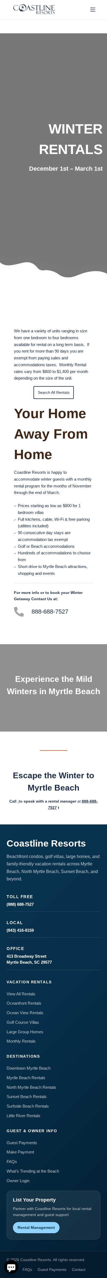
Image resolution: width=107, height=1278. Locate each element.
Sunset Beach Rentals (27, 1096)
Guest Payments (22, 1142)
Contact (78, 1269)
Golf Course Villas (23, 1022)
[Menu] (92, 9)
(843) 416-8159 (20, 930)
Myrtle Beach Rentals (26, 1077)
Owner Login (18, 1180)
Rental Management (36, 1227)
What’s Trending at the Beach (33, 1171)
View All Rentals (21, 994)
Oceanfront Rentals (24, 1003)
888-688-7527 (50, 611)
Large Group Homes (25, 1032)
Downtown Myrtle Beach (28, 1068)
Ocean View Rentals (25, 1012)
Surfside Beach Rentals (28, 1106)
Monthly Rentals (21, 1041)
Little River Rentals (23, 1115)
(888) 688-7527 (20, 904)
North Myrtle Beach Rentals (31, 1087)
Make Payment (20, 1152)
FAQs (12, 1161)
